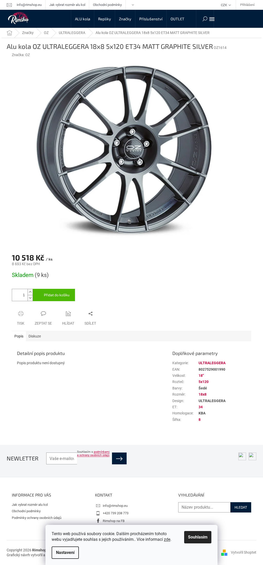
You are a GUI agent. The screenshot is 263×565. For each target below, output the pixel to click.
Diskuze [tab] (35, 336)
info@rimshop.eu (115, 506)
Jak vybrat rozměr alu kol (67, 5)
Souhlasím (198, 537)
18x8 (202, 394)
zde (167, 539)
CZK (224, 5)
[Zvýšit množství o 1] (30, 292)
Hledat (240, 507)
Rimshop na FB (114, 521)
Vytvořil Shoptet (243, 552)
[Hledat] (205, 19)
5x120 (204, 382)
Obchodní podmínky (107, 5)
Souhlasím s (93, 453)
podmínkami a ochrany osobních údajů (93, 453)
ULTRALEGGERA (212, 363)
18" (201, 375)
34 (201, 407)
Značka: (21, 55)
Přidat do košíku (57, 295)
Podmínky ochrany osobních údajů (36, 518)
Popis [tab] (18, 336)
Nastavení (65, 552)
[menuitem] (82, 19)
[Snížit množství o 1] (30, 298)
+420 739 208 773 (115, 513)
